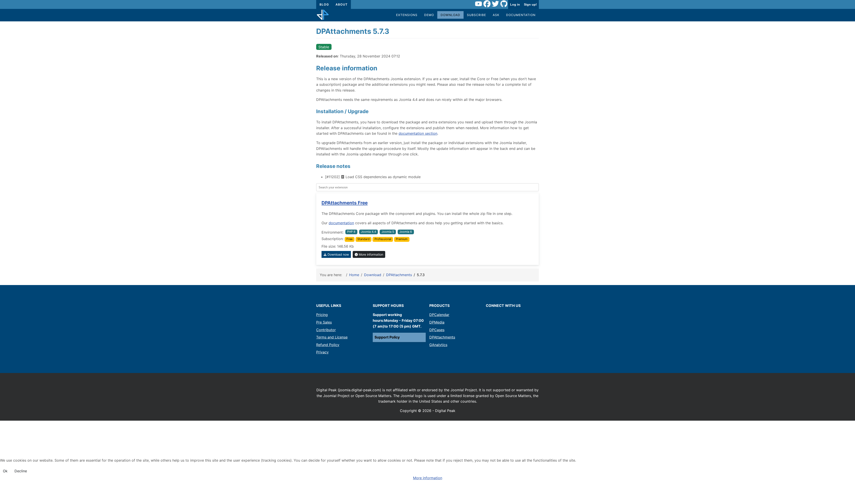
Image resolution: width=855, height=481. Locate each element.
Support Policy (387, 337)
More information (370, 254)
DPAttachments (442, 337)
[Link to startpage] (323, 15)
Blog (324, 4)
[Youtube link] (478, 4)
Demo (429, 15)
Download (450, 15)
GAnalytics (438, 344)
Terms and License (332, 337)
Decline (20, 471)
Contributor (326, 330)
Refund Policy (327, 344)
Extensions (406, 15)
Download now (338, 254)
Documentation (520, 15)
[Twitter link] (495, 4)
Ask (496, 15)
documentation (341, 223)
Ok (5, 471)
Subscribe (476, 15)
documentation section (418, 133)
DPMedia (436, 322)
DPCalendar (439, 314)
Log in (515, 4)
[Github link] (503, 4)
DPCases (436, 330)
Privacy (322, 352)
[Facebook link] (487, 4)
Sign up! (530, 4)
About (342, 4)
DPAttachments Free (345, 203)
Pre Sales (324, 322)
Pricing (322, 314)
